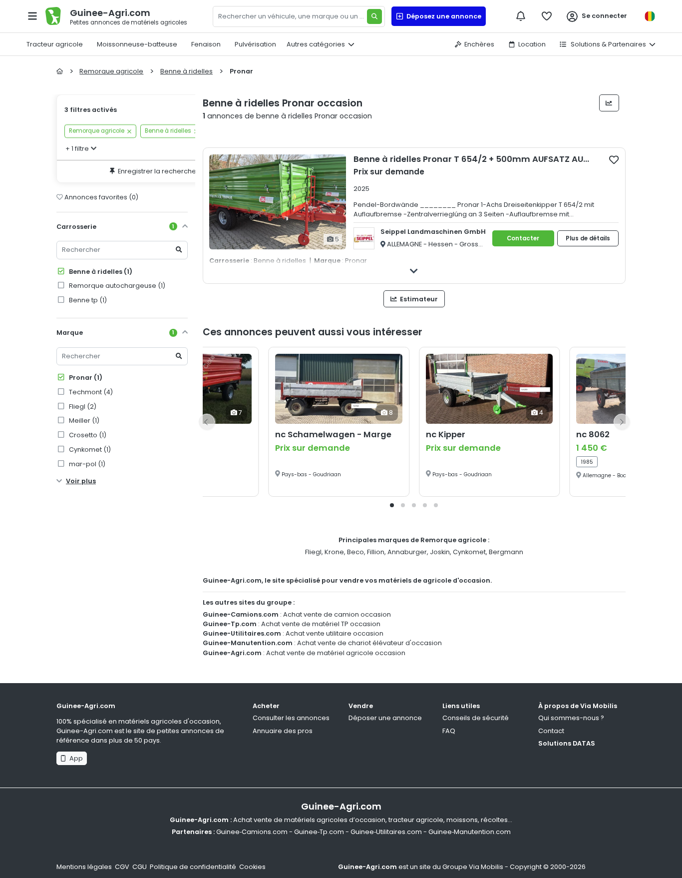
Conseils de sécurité (475, 718)
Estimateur (418, 299)
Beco (355, 552)
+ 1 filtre (77, 148)
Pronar (84, 377)
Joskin (440, 552)
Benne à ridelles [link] (168, 131)
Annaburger (407, 552)
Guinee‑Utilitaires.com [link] (386, 832)
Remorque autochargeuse (116, 285)
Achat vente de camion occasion (337, 614)
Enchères (479, 44)
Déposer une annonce (385, 718)
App (74, 758)
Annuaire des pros (283, 731)
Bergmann (506, 552)
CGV (122, 867)
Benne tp (87, 300)
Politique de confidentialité (193, 867)
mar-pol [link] (86, 464)
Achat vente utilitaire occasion (334, 633)
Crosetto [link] (86, 435)
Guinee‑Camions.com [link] (252, 832)
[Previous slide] (207, 422)
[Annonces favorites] (546, 15)
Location (532, 44)
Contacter (523, 238)
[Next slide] (622, 422)
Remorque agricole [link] (96, 131)
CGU (139, 867)
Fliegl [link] (81, 406)
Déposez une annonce (442, 16)
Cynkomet (469, 552)
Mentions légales (84, 867)
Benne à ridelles (99, 271)
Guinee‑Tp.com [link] (319, 832)
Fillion (375, 552)
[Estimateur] (609, 102)
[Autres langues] (650, 16)
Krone (334, 552)
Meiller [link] (83, 420)
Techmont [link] (90, 392)
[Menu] (32, 15)
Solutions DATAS (566, 743)
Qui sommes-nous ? (571, 718)
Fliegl (313, 552)
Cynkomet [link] (89, 449)
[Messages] (520, 15)
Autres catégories (316, 44)
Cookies (252, 867)
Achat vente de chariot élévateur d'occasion (369, 643)
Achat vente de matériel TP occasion (320, 624)
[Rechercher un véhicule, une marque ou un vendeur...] (374, 16)
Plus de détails (588, 238)
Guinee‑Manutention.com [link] (469, 832)
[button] (391, 505)
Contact (551, 731)
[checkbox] (614, 159)
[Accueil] (59, 71)
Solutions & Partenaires (607, 44)
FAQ (448, 731)
